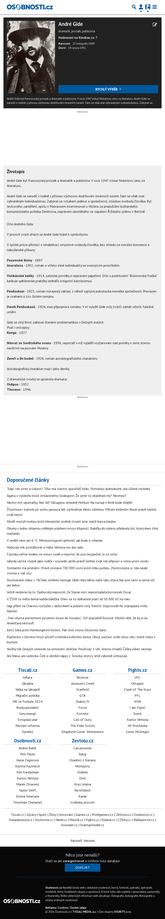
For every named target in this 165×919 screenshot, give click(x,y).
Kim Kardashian (28, 772)
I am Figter (137, 707)
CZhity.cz (124, 820)
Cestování (65, 814)
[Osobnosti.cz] (30, 7)
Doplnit (82, 867)
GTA (82, 695)
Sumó (137, 713)
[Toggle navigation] (154, 7)
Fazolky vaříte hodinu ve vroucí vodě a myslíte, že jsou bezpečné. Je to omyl (62, 554)
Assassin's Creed (82, 683)
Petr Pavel (27, 754)
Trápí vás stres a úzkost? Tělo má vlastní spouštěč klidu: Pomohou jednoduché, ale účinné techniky (78, 489)
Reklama (50, 908)
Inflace (27, 677)
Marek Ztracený (27, 784)
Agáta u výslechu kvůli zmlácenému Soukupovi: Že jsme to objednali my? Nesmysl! (66, 495)
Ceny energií (27, 713)
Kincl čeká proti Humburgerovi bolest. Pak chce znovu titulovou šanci (56, 630)
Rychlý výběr (106, 89)
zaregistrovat (73, 861)
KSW (137, 701)
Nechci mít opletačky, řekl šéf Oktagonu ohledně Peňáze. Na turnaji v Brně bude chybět (70, 502)
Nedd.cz (61, 820)
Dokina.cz (108, 820)
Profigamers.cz (102, 814)
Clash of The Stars (137, 689)
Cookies (63, 908)
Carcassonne (82, 748)
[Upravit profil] (154, 24)
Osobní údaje (78, 908)
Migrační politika (28, 695)
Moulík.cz (76, 820)
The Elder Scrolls (82, 725)
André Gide (70, 24)
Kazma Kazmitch (27, 766)
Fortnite (82, 713)
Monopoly (82, 766)
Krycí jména (82, 784)
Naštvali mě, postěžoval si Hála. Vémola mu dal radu (45, 547)
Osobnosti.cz (27, 740)
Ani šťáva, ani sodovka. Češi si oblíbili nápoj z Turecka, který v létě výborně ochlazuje (67, 656)
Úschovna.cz (44, 820)
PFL (137, 695)
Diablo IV (82, 701)
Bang (82, 754)
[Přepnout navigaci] (141, 7)
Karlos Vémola (137, 719)
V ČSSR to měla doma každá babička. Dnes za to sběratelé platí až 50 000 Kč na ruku (68, 599)
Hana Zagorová (27, 760)
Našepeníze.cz (143, 820)
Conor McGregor (137, 731)
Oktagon (137, 683)
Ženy (52, 814)
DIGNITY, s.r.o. (122, 912)
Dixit (82, 778)
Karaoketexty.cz (20, 820)
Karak (82, 796)
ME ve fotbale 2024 (27, 701)
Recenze (82, 677)
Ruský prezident (27, 707)
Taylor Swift (28, 790)
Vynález (27, 731)
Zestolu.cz (82, 740)
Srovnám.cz (69, 825)
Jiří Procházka (137, 725)
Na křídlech (82, 790)
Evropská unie (27, 719)
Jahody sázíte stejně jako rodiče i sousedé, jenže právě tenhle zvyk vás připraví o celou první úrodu (77, 561)
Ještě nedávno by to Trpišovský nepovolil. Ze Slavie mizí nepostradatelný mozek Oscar (69, 592)
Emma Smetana (27, 796)
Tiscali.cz (27, 670)
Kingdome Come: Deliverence (82, 731)
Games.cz (82, 670)
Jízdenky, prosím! (82, 802)
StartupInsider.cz (92, 825)
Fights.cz (137, 670)
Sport (43, 814)
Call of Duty (82, 719)
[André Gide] (31, 56)
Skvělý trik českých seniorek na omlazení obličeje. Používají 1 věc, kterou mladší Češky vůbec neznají (79, 649)
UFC (137, 677)
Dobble (82, 772)
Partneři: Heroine (82, 840)
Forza (82, 707)
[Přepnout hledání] (134, 7)
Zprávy (31, 814)
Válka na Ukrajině (27, 689)
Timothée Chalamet (27, 802)
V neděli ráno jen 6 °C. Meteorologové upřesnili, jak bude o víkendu (55, 540)
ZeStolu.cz (123, 814)
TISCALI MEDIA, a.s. (84, 912)
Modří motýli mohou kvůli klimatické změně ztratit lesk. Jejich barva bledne (61, 521)
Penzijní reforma (27, 725)
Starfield (82, 689)
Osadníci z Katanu (82, 760)
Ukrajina (27, 683)
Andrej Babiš (27, 748)
